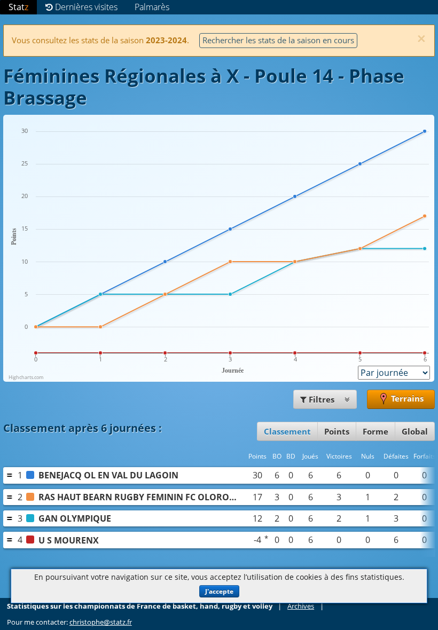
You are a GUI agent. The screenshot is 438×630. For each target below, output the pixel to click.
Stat (18, 7)
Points (336, 431)
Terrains (406, 398)
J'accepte (219, 591)
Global (415, 431)
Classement (287, 431)
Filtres (322, 399)
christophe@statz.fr (100, 622)
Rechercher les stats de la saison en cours (278, 40)
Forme (375, 431)
